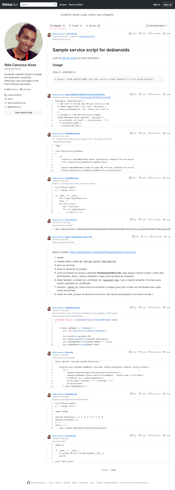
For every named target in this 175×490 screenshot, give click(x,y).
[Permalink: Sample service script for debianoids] (51, 50)
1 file (134, 94)
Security (67, 483)
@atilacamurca (14, 107)
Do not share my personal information (134, 483)
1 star (168, 237)
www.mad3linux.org (16, 103)
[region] (108, 65)
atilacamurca (58, 34)
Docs (92, 483)
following (25, 89)
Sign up (168, 4)
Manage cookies (111, 483)
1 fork (145, 237)
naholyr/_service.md (87, 36)
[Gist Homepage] (10, 4)
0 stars (168, 33)
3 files (133, 33)
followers (13, 89)
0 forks (143, 33)
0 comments (156, 33)
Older (113, 470)
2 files (133, 178)
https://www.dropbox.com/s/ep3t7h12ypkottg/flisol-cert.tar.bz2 (103, 252)
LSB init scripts (69, 58)
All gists (63, 4)
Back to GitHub (76, 4)
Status (74, 483)
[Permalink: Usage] (51, 65)
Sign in (156, 4)
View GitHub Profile (23, 112)
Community (83, 483)
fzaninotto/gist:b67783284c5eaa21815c (95, 97)
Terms (51, 483)
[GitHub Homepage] (28, 483)
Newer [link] (105, 470)
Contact (99, 483)
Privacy (58, 483)
